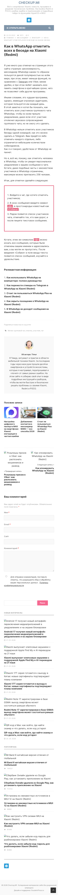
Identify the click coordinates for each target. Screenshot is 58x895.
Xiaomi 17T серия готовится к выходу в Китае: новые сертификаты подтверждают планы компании (28, 686)
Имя (6, 512)
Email (7, 524)
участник (36, 331)
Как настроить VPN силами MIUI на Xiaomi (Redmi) (27, 824)
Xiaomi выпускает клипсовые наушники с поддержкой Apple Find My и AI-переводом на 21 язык (28, 660)
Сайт (6, 536)
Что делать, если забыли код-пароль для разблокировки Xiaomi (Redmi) (27, 845)
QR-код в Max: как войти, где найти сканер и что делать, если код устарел (28, 733)
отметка (29, 331)
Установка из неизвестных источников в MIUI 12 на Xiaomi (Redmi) (28, 804)
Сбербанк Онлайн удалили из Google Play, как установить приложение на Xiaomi (29, 784)
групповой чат (19, 331)
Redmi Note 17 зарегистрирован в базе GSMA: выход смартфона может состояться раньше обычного (29, 712)
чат (42, 331)
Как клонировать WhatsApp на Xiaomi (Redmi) (43, 470)
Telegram (23, 81)
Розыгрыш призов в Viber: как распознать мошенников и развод (14, 479)
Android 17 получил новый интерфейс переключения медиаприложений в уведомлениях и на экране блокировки (25, 634)
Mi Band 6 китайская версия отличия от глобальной (25, 763)
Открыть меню (16, 28)
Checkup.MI (29, 3)
